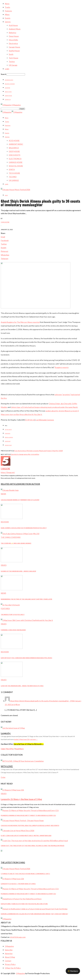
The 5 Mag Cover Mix (10, 537)
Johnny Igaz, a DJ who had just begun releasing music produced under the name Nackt (44, 407)
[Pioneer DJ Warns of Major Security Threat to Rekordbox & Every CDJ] (30, 810)
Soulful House (14, 51)
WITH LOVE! (7, 766)
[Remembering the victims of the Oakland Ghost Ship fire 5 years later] (12, 589)
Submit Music (8, 95)
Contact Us (8, 99)
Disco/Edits (13, 40)
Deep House (14, 36)
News (7, 4)
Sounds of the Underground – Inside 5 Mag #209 (18, 571)
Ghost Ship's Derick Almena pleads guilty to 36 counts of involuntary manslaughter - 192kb (42, 701)
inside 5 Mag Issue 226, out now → (26, 739)
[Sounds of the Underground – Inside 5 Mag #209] (12, 561)
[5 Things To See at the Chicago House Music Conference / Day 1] (15, 869)
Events (7, 18)
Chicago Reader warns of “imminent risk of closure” (20, 500)
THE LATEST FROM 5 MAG (13, 862)
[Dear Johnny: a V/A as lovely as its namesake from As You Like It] (12, 518)
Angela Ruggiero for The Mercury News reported (20, 322)
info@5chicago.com (18, 937)
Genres (8, 22)
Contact (8, 961)
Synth (11, 54)
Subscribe (8, 950)
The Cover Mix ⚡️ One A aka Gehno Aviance (16, 543)
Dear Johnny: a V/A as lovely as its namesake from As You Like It (24, 528)
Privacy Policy (10, 964)
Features (8, 11)
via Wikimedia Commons (45, 420)
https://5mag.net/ (8, 472)
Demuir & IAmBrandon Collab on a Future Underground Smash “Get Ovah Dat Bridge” (34, 914)
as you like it (8, 429)
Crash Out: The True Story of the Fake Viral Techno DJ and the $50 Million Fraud (32, 845)
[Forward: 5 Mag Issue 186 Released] (27, 620)
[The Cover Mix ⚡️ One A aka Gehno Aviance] (20, 534)
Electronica (13, 43)
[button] (73, 971)
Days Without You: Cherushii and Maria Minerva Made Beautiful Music (26, 658)
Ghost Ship (7, 441)
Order (3, 777)
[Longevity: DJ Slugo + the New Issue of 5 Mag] (12, 790)
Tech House (13, 58)
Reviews (5, 522)
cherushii (7, 433)
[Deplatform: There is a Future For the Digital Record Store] (21, 899)
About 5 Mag (8, 91)
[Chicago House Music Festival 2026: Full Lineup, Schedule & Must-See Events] (22, 820)
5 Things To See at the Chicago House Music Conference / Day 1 (25, 873)
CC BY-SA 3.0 (30, 420)
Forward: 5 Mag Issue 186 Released (13, 630)
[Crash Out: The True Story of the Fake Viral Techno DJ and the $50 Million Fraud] (34, 841)
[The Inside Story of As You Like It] (10, 605)
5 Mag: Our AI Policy (13, 968)
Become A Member (10, 83)
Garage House (14, 47)
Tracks (7, 7)
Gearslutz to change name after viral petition (25, 454)
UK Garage (13, 65)
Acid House (13, 25)
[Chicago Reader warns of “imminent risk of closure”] (10, 490)
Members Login (9, 80)
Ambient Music (15, 29)
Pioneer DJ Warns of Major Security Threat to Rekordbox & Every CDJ (28, 815)
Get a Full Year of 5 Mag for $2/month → (29, 744)
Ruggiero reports (61, 367)
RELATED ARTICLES (10, 484)
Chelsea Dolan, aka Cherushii (60, 403)
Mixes (7, 14)
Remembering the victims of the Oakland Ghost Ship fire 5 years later (26, 599)
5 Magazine (5, 222)
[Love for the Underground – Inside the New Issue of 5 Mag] (12, 676)
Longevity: (6, 733)
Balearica (12, 32)
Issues (3, 565)
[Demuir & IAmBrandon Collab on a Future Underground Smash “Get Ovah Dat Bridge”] (34, 909)
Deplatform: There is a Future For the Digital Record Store (24, 904)
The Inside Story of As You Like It (12, 614)
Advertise (7, 87)
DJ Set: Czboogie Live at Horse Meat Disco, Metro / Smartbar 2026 (26, 835)
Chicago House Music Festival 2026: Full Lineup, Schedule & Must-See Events (30, 825)
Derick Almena (9, 437)
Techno (12, 61)
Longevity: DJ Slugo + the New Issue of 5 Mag (21, 799)
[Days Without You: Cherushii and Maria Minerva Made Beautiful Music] (12, 648)
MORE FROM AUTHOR (29, 484)
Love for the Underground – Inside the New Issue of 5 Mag (22, 686)
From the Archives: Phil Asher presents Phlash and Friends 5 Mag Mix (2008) (38, 451)
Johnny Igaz (8, 445)
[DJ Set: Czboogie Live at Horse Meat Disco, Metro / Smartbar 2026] (17, 830)
